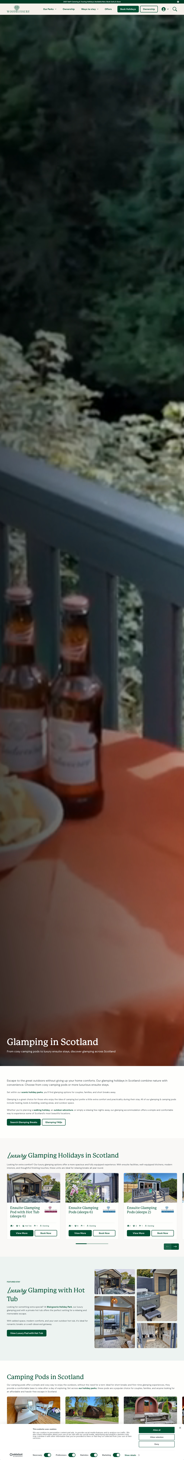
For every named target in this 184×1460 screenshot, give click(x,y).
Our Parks (48, 9)
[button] (165, 9)
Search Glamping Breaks (23, 1122)
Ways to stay (88, 9)
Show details (130, 1455)
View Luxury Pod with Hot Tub (26, 1333)
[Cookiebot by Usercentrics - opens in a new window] (16, 1455)
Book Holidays (128, 9)
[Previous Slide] (167, 1246)
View (22, 1233)
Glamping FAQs (53, 1122)
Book (45, 1233)
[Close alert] (178, 1)
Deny (156, 1444)
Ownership (69, 9)
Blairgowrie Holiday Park (59, 1306)
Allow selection (156, 1437)
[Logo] (18, 9)
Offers (108, 9)
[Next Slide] (175, 1246)
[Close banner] (180, 1428)
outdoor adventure (63, 1110)
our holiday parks (88, 1388)
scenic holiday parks (32, 1092)
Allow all (156, 1430)
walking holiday (42, 1110)
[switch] (71, 1455)
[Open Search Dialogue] (175, 9)
